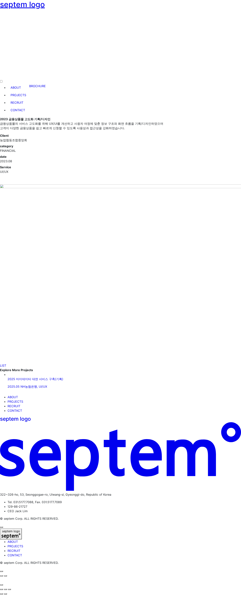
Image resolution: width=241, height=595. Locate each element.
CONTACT (15, 410)
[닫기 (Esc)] (1, 589)
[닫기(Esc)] (1, 584)
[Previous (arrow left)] (1, 593)
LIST (3, 365)
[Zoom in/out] (9, 589)
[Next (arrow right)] (5, 593)
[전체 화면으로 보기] (1, 571)
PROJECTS (15, 401)
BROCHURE (37, 86)
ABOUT (13, 397)
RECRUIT (14, 406)
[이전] (1, 575)
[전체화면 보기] (5, 589)
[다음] (5, 575)
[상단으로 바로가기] (1, 527)
